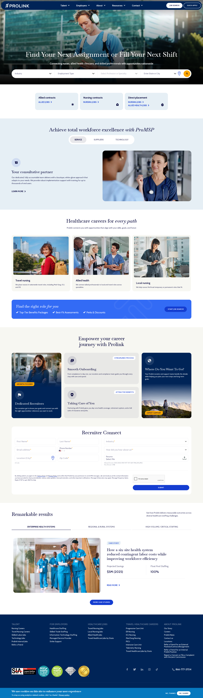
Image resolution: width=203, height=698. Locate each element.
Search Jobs (187, 73)
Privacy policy (64, 695)
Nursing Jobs (134, 102)
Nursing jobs (90, 102)
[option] (101, 176)
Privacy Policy (52, 476)
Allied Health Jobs (137, 105)
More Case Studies (101, 602)
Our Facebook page (127, 669)
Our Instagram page (149, 669)
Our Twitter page (134, 669)
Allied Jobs (44, 102)
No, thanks (171, 693)
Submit (161, 488)
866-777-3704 (183, 669)
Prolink (17, 5)
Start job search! (176, 309)
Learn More (17, 191)
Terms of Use (41, 476)
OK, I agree (183, 693)
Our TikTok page (156, 669)
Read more (112, 585)
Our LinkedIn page (142, 669)
